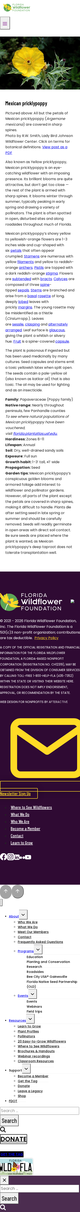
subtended (21, 278)
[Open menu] (5, 23)
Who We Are (20, 821)
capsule (62, 341)
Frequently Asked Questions (40, 942)
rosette (44, 296)
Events (23, 995)
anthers (26, 267)
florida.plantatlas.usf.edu (35, 433)
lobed (23, 301)
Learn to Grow (22, 842)
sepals (23, 290)
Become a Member (25, 828)
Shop (22, 1096)
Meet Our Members (33, 932)
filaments (25, 261)
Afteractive (58, 702)
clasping (32, 324)
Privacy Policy (46, 637)
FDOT (13, 1101)
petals (16, 250)
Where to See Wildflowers (31, 807)
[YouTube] (28, 858)
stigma (52, 273)
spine (45, 284)
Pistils (39, 267)
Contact (17, 835)
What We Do (20, 814)
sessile (18, 324)
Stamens (32, 256)
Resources (17, 1020)
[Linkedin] (17, 858)
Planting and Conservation (48, 962)
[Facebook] (3, 858)
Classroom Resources (36, 1061)
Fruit (17, 341)
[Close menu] (1, 902)
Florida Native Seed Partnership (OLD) (52, 984)
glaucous (57, 330)
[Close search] (4, 1180)
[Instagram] (10, 858)
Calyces (61, 278)
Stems (36, 290)
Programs (26, 951)
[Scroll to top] (6, 892)
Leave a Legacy (30, 1091)
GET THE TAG (11, 1154)
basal (32, 296)
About (14, 916)
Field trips (34, 1011)
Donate (13, 1139)
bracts (46, 278)
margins (25, 307)
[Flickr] (22, 858)
